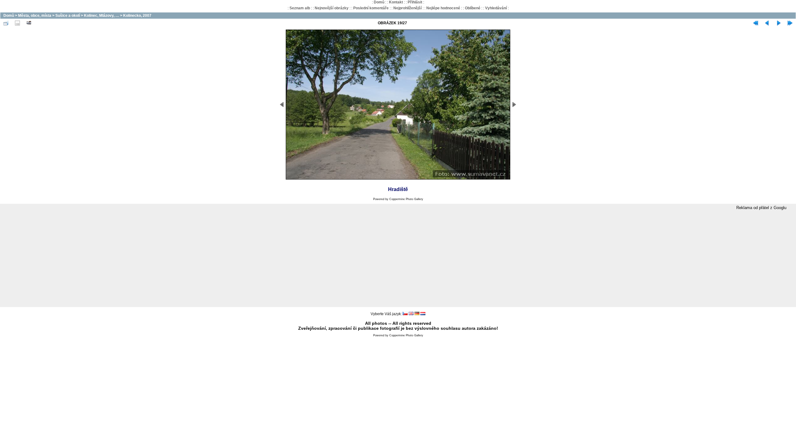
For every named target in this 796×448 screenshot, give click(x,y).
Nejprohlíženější (407, 8)
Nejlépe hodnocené (443, 8)
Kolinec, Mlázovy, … (101, 15)
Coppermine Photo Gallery (406, 199)
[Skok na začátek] (755, 23)
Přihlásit (415, 2)
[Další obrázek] (778, 23)
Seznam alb (299, 8)
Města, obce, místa (34, 15)
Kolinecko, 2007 (137, 15)
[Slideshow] (29, 23)
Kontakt (396, 2)
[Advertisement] (398, 258)
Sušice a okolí (67, 15)
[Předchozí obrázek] (767, 23)
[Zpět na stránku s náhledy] (6, 23)
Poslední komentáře (371, 8)
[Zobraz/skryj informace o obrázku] (17, 23)
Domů (379, 2)
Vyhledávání (496, 8)
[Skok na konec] (790, 23)
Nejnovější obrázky (332, 8)
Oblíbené (472, 8)
